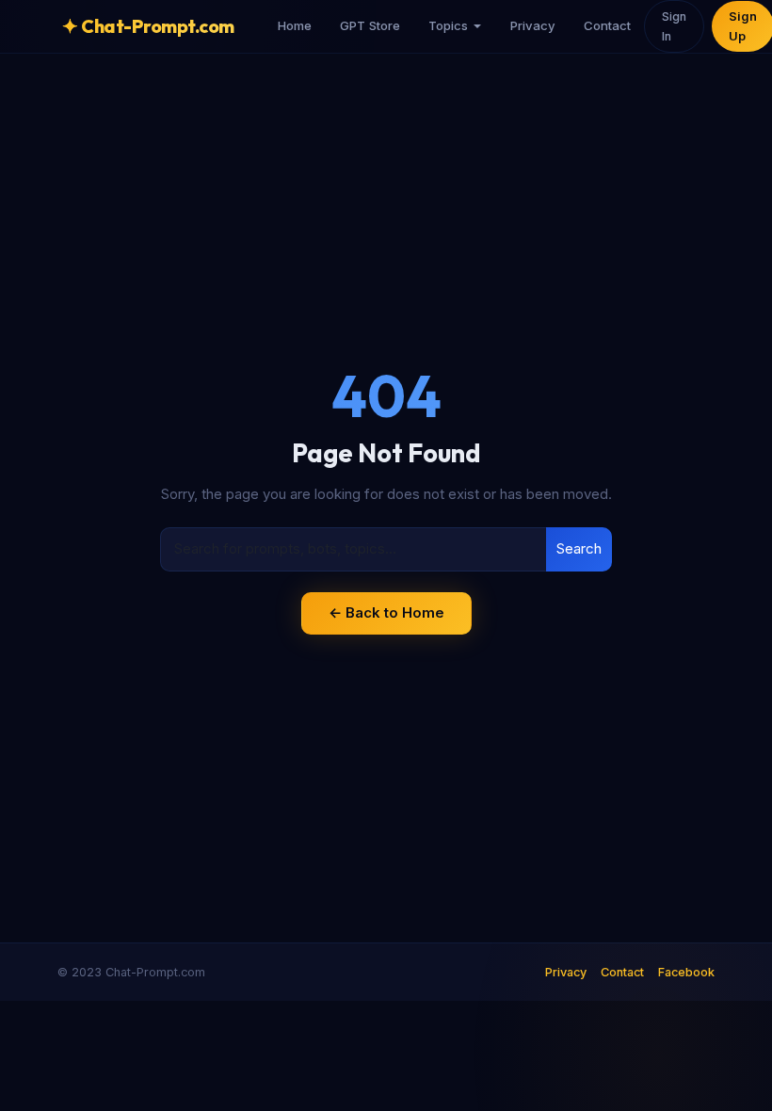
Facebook (686, 972)
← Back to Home (386, 612)
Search (579, 548)
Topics (448, 25)
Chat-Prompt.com (148, 26)
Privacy (532, 25)
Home (295, 25)
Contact (607, 25)
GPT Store (370, 25)
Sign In (674, 26)
